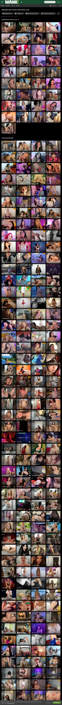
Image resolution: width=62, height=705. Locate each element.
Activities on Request (48, 13)
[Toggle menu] (2, 2)
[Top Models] (21, 2)
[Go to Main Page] (11, 2)
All (58, 13)
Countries (19, 13)
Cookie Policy (10, 703)
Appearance (7, 13)
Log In (58, 2)
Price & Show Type (32, 13)
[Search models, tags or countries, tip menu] (60, 5)
